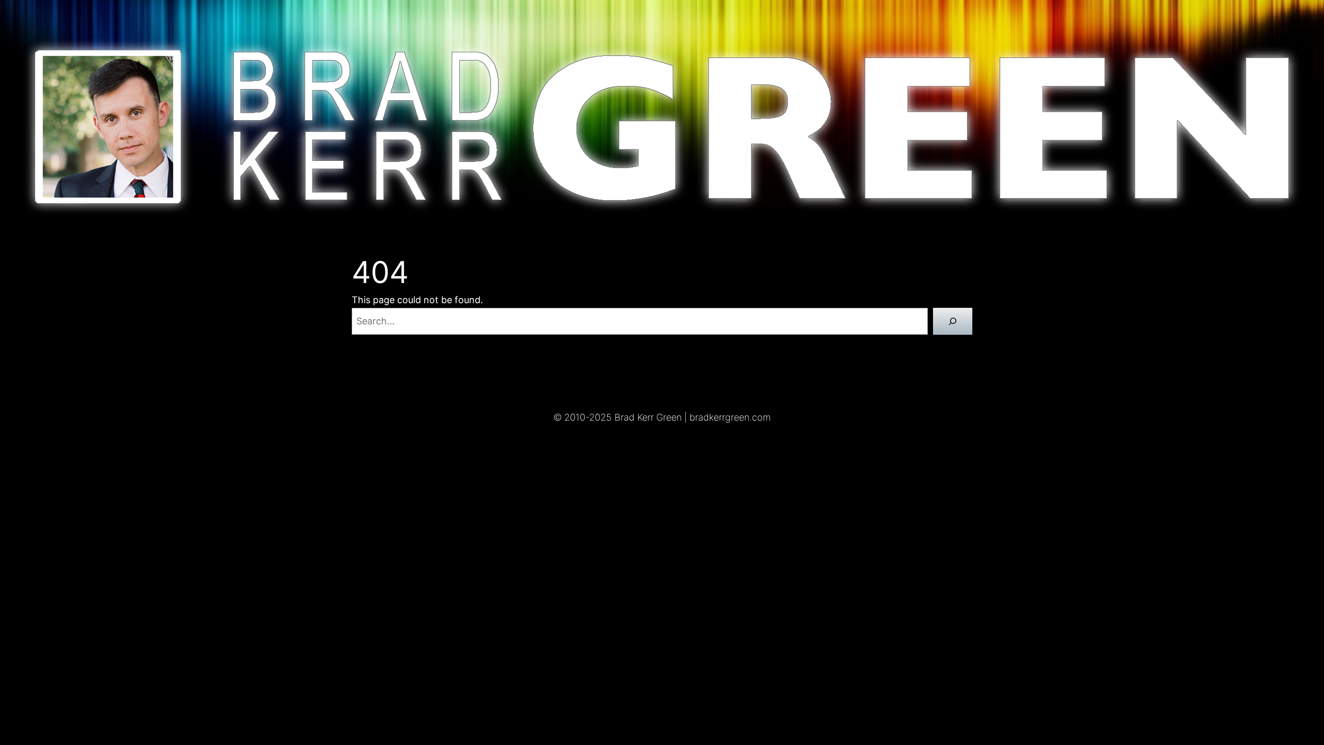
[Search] (952, 321)
